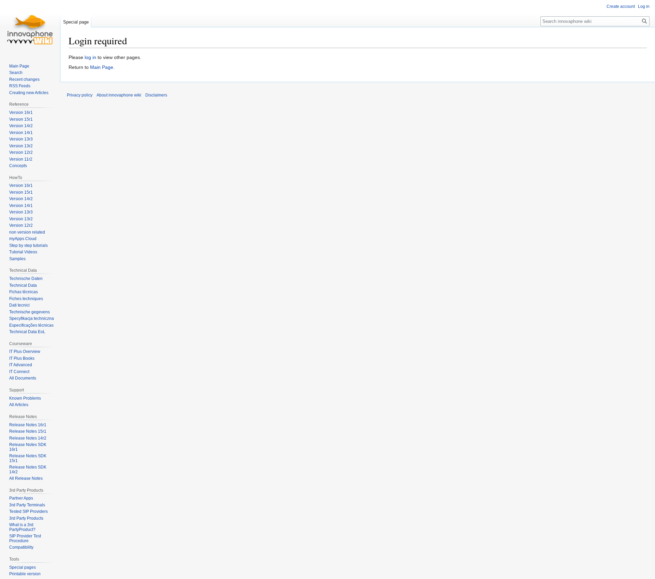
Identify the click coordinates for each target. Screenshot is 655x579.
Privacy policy (79, 95)
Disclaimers (156, 95)
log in (90, 57)
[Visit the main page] (30, 27)
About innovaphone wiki (119, 95)
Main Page (101, 67)
